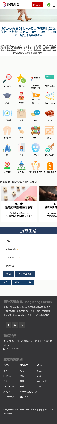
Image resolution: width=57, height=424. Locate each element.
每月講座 (24, 397)
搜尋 (8, 274)
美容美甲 (7, 392)
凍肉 (22, 376)
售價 (5, 282)
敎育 (5, 370)
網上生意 (7, 376)
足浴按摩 (24, 365)
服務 (22, 386)
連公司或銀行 (42, 381)
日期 (29, 282)
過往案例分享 (9, 397)
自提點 (6, 365)
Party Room (8, 386)
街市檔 (40, 365)
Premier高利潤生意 (28, 392)
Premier (37, 5)
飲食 (5, 381)
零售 (22, 381)
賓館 (39, 376)
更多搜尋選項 (25, 274)
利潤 (17, 282)
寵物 (22, 370)
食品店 (40, 370)
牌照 (39, 386)
